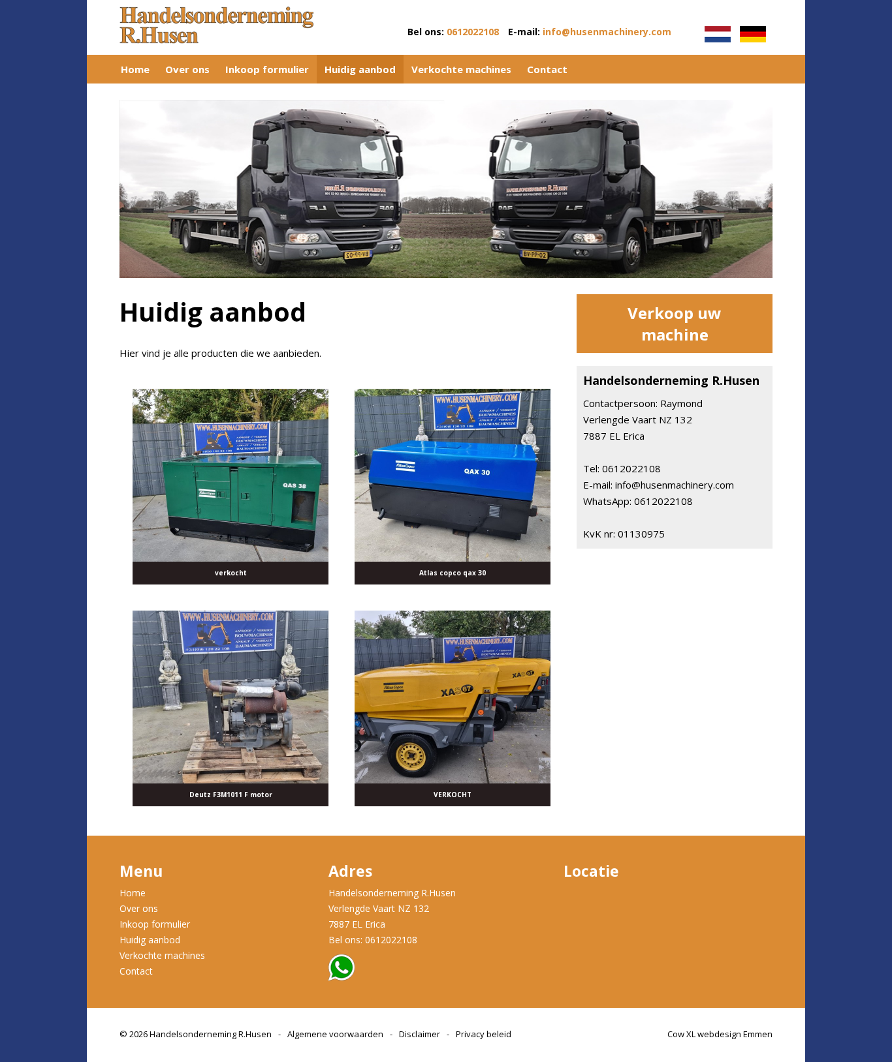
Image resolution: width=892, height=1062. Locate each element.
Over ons (187, 69)
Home (135, 69)
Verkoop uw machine (675, 323)
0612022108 (473, 31)
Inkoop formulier (267, 69)
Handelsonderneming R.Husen (211, 1034)
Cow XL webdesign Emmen (720, 1034)
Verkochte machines (461, 69)
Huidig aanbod (360, 69)
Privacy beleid (483, 1034)
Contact (547, 69)
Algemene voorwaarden (335, 1034)
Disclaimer (419, 1034)
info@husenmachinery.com (607, 31)
